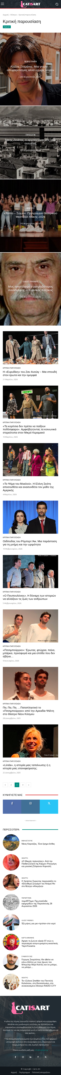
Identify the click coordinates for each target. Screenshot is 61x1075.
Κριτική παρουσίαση (12, 368)
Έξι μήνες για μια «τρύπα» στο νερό (38, 923)
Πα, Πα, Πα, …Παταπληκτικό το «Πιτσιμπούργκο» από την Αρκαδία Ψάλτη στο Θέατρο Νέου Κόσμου (28, 711)
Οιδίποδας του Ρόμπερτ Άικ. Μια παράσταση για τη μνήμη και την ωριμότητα (30, 543)
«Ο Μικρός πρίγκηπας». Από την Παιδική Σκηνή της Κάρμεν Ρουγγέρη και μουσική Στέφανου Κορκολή (39, 864)
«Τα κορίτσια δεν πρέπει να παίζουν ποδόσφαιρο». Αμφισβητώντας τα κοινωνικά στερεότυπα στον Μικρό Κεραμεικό (29, 429)
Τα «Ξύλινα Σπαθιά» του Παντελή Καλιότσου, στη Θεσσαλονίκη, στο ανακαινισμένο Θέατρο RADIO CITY (39, 983)
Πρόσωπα (30, 135)
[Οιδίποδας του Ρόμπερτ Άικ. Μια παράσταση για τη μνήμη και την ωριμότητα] (30, 517)
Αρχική (6, 15)
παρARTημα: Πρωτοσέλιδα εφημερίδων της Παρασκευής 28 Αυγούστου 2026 (37, 903)
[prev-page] (5, 785)
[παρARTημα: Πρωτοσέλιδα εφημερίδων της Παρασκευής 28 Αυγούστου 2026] (11, 902)
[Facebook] (15, 1057)
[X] (45, 1057)
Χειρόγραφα (30, 62)
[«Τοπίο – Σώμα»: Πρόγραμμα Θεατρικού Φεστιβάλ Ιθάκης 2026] (30, 215)
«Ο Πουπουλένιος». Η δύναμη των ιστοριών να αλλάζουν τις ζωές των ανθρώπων (29, 597)
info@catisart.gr (41, 1050)
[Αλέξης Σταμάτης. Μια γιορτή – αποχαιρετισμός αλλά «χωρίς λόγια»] (30, 69)
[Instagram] (23, 1057)
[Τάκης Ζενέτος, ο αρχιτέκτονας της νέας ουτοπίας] (30, 142)
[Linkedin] (30, 1057)
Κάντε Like (12, 801)
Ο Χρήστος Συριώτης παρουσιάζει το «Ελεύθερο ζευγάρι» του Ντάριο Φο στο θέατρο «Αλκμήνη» (39, 883)
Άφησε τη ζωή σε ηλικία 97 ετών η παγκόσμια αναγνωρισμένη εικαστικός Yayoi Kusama (40, 943)
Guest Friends (30, 282)
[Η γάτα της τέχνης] (30, 4)
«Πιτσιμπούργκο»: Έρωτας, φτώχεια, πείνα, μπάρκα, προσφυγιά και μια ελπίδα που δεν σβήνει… (29, 653)
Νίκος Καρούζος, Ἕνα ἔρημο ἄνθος (38, 844)
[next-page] (28, 785)
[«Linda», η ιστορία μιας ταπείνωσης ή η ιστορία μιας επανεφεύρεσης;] (30, 741)
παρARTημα (26, 898)
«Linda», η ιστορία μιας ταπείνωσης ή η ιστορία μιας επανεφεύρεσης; (26, 766)
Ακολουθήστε (30, 801)
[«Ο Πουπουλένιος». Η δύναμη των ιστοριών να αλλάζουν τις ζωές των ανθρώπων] (30, 571)
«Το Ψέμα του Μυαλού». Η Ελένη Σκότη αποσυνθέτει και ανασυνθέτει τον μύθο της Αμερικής (28, 487)
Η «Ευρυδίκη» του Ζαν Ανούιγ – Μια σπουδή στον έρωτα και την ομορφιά (30, 373)
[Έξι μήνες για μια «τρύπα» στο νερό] (11, 922)
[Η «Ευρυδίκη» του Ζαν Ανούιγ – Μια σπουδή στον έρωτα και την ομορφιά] (30, 347)
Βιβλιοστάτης (27, 840)
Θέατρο (13, 15)
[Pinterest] (38, 1057)
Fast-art (7, 27)
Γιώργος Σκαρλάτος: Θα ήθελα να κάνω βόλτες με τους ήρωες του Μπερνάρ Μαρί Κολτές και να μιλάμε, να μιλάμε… (39, 963)
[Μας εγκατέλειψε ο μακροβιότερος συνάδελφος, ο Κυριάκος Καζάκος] (30, 289)
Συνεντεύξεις (27, 956)
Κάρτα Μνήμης (28, 938)
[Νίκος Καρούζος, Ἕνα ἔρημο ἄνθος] (11, 842)
